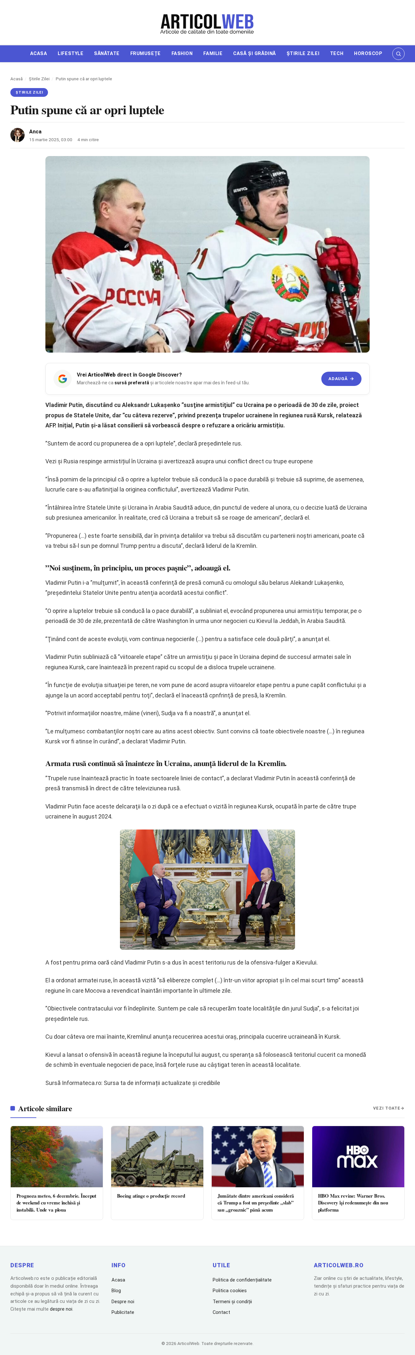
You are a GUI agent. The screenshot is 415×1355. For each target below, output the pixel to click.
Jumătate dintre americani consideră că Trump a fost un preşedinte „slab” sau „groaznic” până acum (256, 1202)
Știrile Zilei (303, 53)
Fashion (182, 53)
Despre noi (123, 1301)
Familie (212, 53)
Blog (116, 1290)
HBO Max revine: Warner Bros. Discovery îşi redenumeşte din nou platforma (353, 1202)
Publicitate (123, 1312)
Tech (336, 53)
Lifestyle (70, 53)
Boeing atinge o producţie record (151, 1195)
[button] (398, 54)
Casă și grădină (254, 53)
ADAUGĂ (341, 378)
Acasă (16, 78)
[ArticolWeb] (207, 23)
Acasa (38, 53)
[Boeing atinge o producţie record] (157, 1156)
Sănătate (107, 53)
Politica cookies (230, 1290)
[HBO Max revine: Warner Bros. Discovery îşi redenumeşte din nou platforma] (358, 1156)
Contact (221, 1312)
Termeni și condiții (232, 1301)
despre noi (61, 1309)
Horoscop (368, 53)
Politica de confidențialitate (242, 1280)
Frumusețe (145, 53)
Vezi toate (386, 1108)
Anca (35, 132)
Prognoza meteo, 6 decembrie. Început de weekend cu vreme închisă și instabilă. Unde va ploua (57, 1202)
